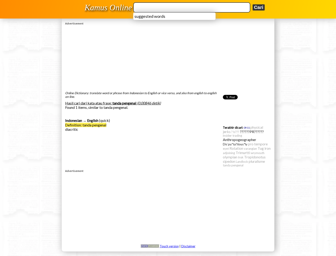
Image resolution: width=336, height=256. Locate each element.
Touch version (169, 246)
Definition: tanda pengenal (85, 125)
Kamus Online (108, 7)
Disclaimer (188, 246)
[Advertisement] (168, 57)
